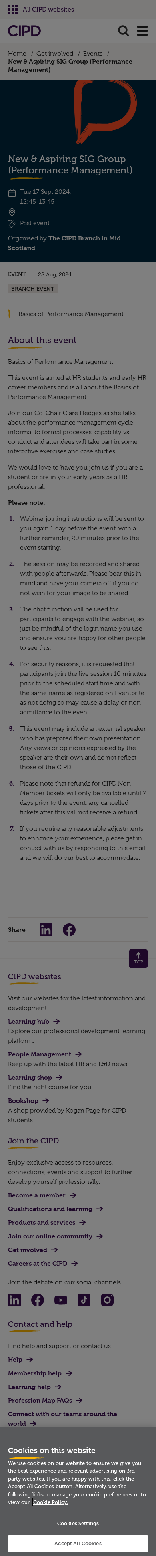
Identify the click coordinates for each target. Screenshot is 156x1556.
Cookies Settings (78, 1523)
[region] (78, 1491)
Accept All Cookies (77, 1543)
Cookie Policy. (50, 1502)
